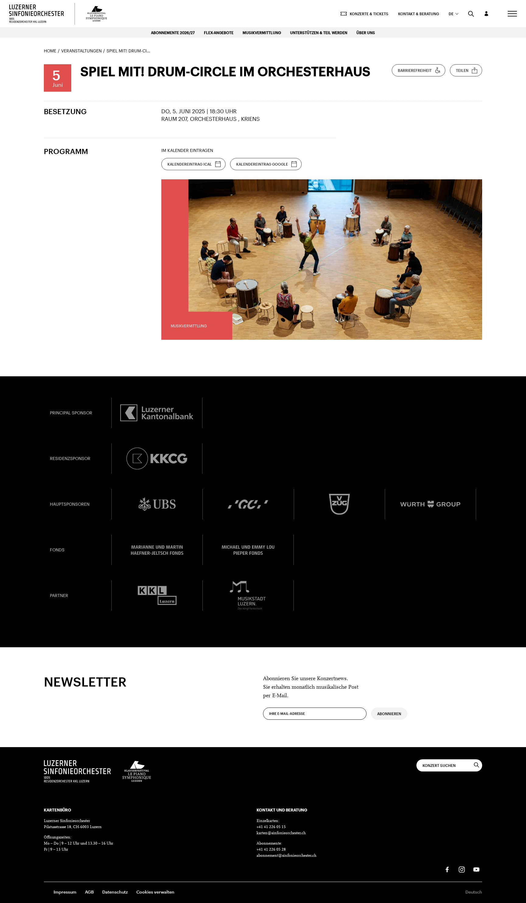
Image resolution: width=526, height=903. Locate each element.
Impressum (65, 891)
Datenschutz (115, 891)
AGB (89, 891)
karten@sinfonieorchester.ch (281, 833)
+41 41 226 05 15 (271, 827)
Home (50, 50)
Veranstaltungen (81, 50)
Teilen (462, 70)
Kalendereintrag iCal (189, 164)
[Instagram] (462, 869)
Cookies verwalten (155, 891)
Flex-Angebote (218, 32)
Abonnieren (389, 714)
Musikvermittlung (262, 32)
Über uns (365, 32)
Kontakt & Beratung (418, 14)
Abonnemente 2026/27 (173, 32)
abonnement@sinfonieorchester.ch (286, 856)
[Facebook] (447, 869)
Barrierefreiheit (415, 70)
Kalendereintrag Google (262, 164)
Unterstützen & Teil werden (318, 32)
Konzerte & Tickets (369, 14)
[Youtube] (476, 869)
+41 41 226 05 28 (271, 850)
